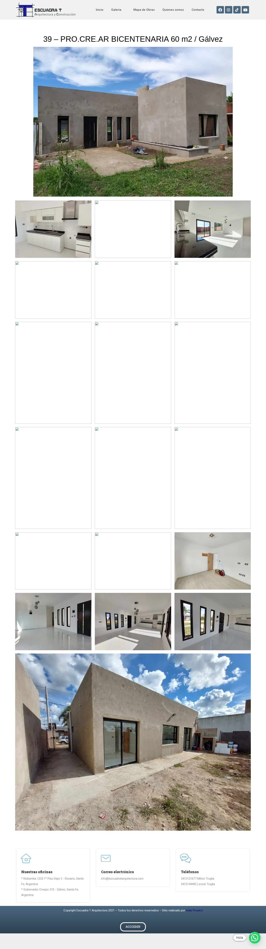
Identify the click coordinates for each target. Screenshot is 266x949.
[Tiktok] (237, 9)
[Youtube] (245, 9)
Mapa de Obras (144, 10)
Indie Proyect (194, 910)
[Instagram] (228, 9)
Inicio (99, 10)
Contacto (198, 10)
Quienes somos (173, 10)
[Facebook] (220, 9)
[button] (133, 926)
